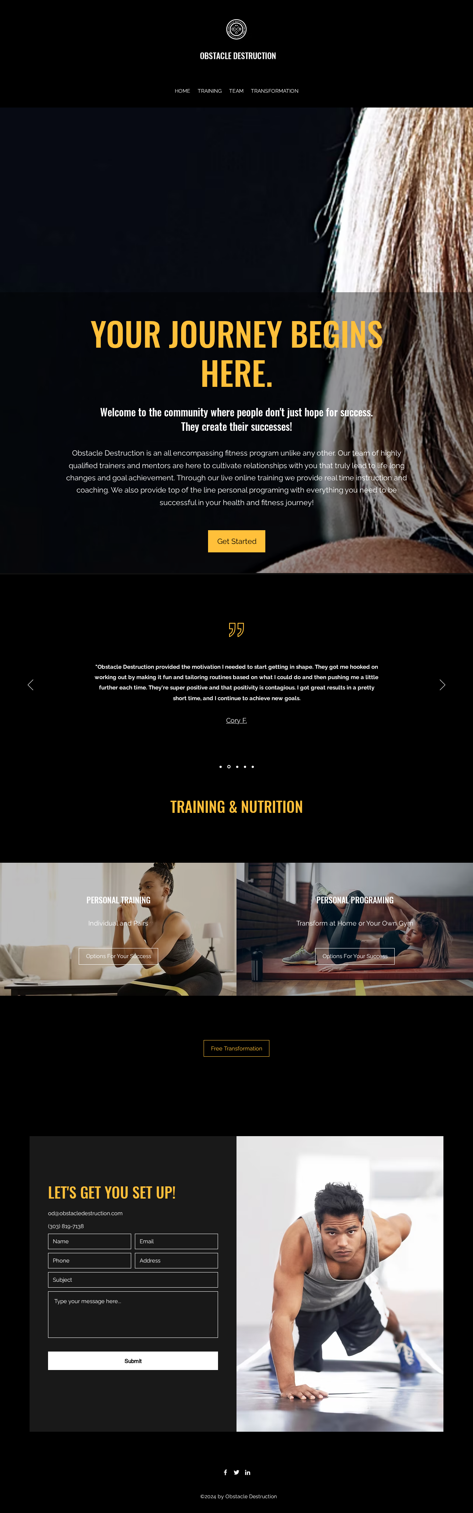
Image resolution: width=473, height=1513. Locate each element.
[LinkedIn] (247, 1472)
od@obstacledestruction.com (85, 1213)
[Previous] (30, 685)
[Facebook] (225, 1472)
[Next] (442, 685)
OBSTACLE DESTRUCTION (238, 55)
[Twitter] (236, 1472)
